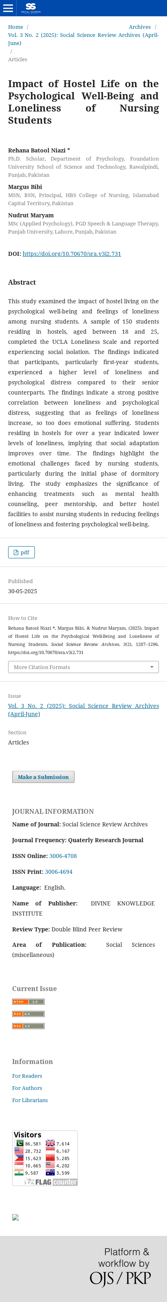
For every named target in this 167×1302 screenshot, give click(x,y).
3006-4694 (59, 871)
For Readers (27, 1075)
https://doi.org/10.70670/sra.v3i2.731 (72, 253)
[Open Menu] (8, 8)
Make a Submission (43, 777)
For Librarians (30, 1100)
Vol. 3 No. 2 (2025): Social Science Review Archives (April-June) (83, 39)
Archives (140, 26)
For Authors (27, 1088)
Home (15, 26)
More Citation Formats (42, 667)
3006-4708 (63, 856)
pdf (24, 552)
